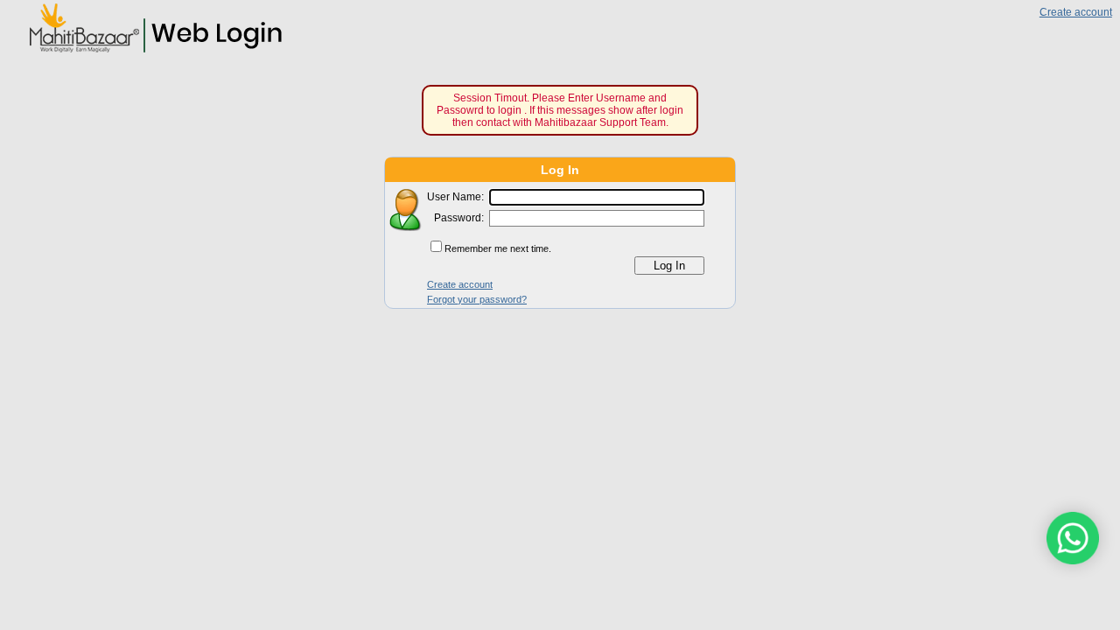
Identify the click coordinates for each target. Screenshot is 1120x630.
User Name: (455, 197)
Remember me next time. (497, 248)
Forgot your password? (477, 299)
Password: (459, 218)
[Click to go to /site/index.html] (150, 51)
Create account (1076, 12)
